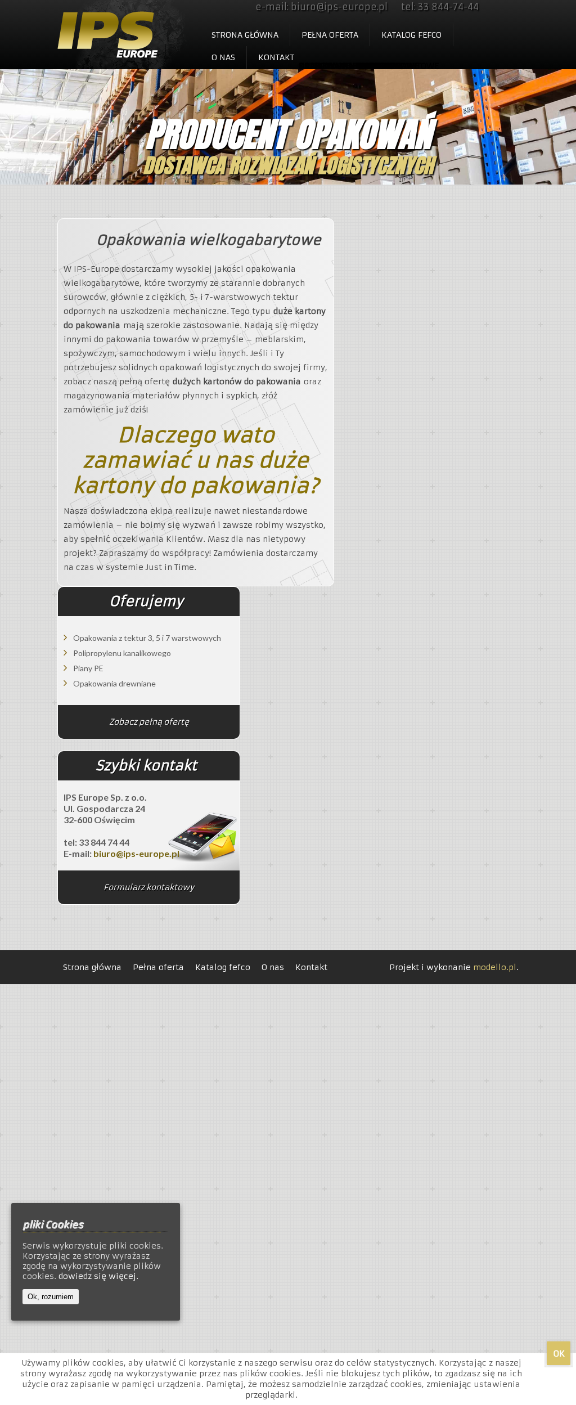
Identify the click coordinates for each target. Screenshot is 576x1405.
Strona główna (245, 35)
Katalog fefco (411, 35)
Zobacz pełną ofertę (149, 722)
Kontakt (276, 57)
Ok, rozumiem (51, 1296)
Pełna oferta (330, 35)
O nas (223, 57)
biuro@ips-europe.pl (339, 6)
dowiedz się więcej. (98, 1276)
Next (559, 118)
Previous (17, 118)
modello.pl (494, 967)
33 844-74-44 (448, 6)
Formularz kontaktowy (149, 887)
